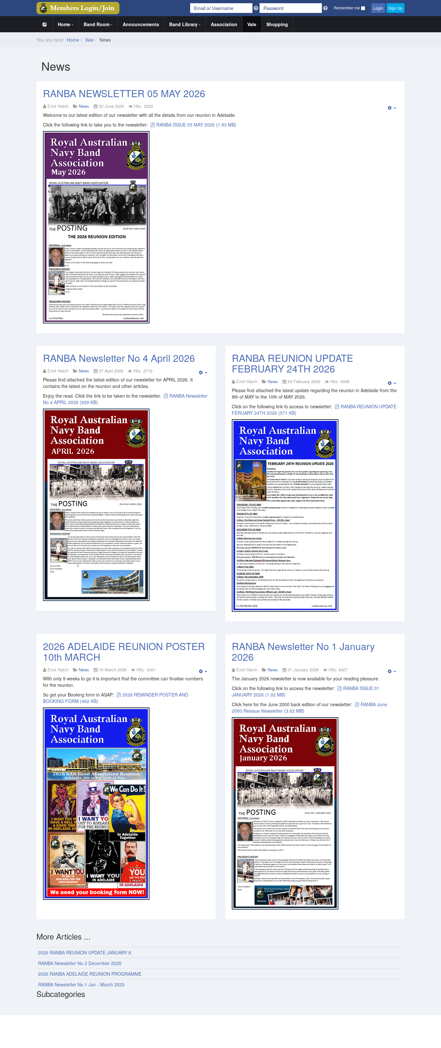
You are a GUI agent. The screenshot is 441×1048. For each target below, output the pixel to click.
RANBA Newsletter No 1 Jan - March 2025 (81, 984)
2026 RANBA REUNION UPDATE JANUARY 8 (84, 952)
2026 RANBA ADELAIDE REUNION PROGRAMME (89, 974)
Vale (251, 24)
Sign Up (395, 8)
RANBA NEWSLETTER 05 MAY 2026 (124, 93)
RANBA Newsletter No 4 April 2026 (119, 358)
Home (64, 24)
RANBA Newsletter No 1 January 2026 (303, 651)
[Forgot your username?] (257, 8)
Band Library (183, 24)
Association (224, 24)
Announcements (141, 24)
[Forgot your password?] (325, 8)
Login (378, 8)
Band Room (96, 24)
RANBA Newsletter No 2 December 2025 (79, 963)
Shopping (277, 24)
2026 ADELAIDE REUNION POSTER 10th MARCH (124, 651)
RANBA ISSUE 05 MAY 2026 (196, 124)
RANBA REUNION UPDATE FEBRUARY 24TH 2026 (292, 363)
